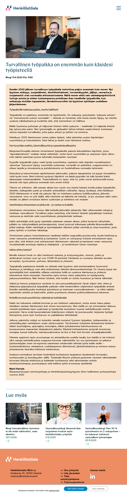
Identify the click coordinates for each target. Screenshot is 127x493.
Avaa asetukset (98, 489)
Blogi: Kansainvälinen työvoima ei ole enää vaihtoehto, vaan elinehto (22, 431)
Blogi (9, 77)
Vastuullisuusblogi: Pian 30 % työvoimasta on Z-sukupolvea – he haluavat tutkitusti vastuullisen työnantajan (102, 433)
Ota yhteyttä (71, 470)
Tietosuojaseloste (74, 482)
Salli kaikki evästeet (76, 489)
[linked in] (92, 476)
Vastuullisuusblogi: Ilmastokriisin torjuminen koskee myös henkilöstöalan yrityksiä (63, 431)
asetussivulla (54, 491)
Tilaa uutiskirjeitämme (69, 478)
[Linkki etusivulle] (22, 8)
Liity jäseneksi (72, 473)
